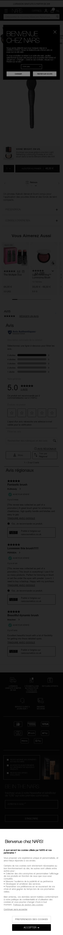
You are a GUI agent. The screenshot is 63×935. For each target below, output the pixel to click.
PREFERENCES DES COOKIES (31, 919)
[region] (31, 882)
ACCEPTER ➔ (31, 927)
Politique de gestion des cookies (28, 904)
